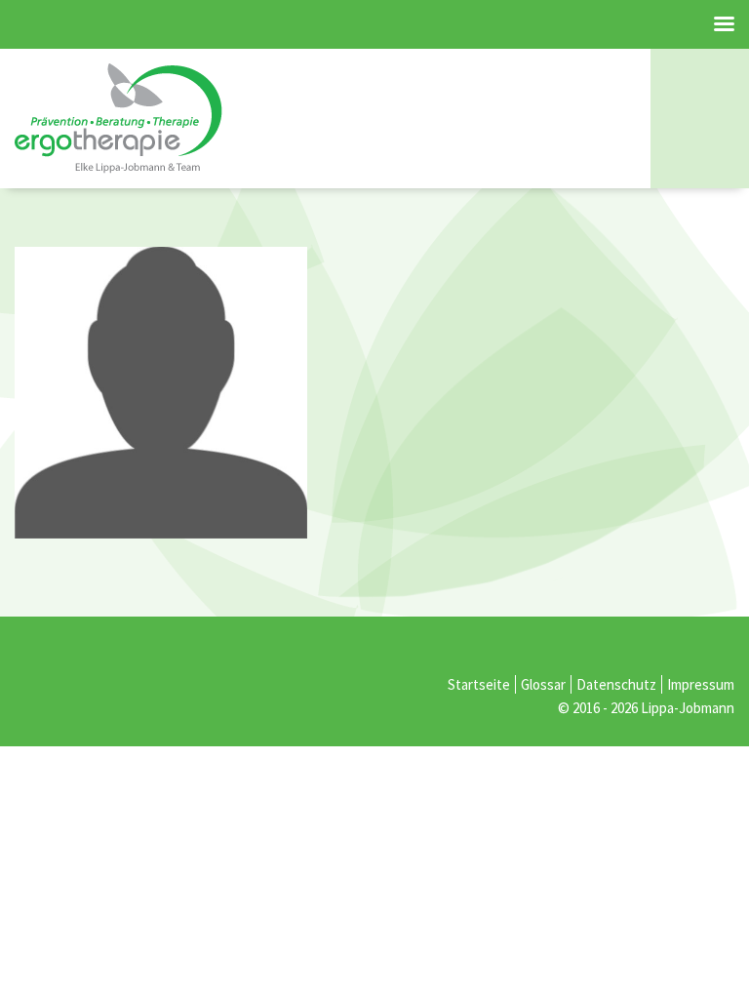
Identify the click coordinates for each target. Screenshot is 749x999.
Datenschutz (616, 684)
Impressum (700, 684)
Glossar (543, 684)
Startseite (479, 684)
